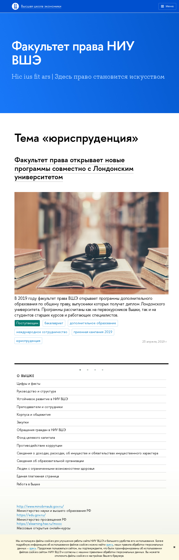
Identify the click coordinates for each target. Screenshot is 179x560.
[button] (80, 370)
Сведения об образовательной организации (50, 461)
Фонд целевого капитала (36, 437)
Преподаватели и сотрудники (40, 407)
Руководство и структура (36, 391)
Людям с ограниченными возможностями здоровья (55, 468)
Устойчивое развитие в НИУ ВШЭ (42, 399)
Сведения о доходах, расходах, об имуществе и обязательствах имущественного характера (87, 453)
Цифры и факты (28, 383)
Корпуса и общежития (34, 414)
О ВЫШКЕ (25, 376)
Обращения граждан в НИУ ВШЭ (41, 430)
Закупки (23, 422)
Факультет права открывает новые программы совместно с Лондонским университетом (74, 168)
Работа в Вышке (28, 484)
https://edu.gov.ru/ (31, 515)
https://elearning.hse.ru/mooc (39, 523)
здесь (109, 545)
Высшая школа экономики (41, 6)
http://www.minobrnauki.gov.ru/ (40, 506)
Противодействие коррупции (39, 445)
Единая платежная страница (38, 476)
